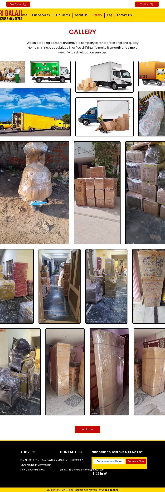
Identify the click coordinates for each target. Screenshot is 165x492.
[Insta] (97, 473)
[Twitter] (105, 473)
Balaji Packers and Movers (82, 490)
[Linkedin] (101, 473)
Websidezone (110, 490)
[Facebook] (93, 473)
